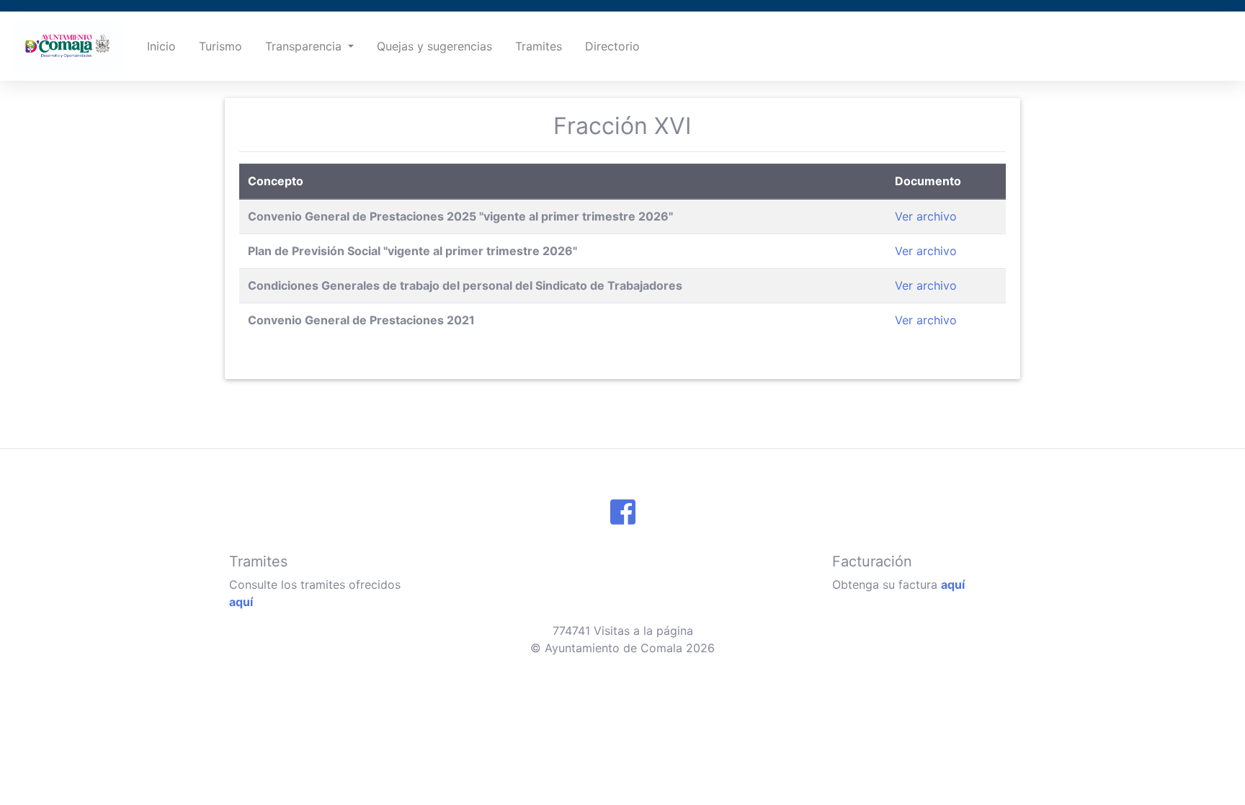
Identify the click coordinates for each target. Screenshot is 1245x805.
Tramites (538, 46)
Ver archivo (926, 216)
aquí (241, 602)
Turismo (220, 46)
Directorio (612, 46)
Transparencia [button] (305, 46)
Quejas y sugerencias (434, 46)
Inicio (161, 46)
